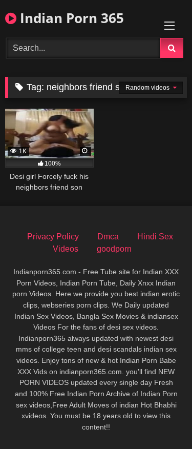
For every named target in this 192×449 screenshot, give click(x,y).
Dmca (108, 236)
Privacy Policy (53, 236)
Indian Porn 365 (70, 18)
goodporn (114, 248)
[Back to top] (160, 418)
